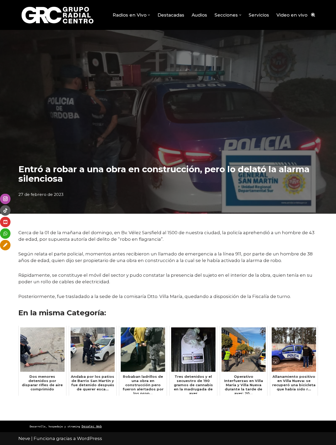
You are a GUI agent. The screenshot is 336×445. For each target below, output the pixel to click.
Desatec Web (92, 426)
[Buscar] (313, 15)
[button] (149, 15)
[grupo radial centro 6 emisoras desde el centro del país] (57, 15)
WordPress (89, 438)
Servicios (259, 15)
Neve (24, 438)
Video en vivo (291, 15)
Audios (199, 15)
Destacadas (171, 15)
